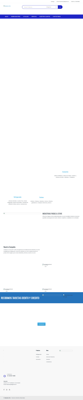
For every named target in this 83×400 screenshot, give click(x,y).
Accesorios (38, 359)
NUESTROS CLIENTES (44, 16)
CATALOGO (26, 16)
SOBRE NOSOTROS (15, 16)
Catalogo (52, 1)
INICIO (6, 16)
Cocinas (37, 356)
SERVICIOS (34, 16)
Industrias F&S (8, 398)
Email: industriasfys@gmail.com (63, 1)
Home (47, 354)
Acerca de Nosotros (50, 356)
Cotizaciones (41, 324)
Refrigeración (38, 354)
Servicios (48, 359)
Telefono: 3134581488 (75, 1)
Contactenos (49, 361)
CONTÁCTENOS (56, 16)
